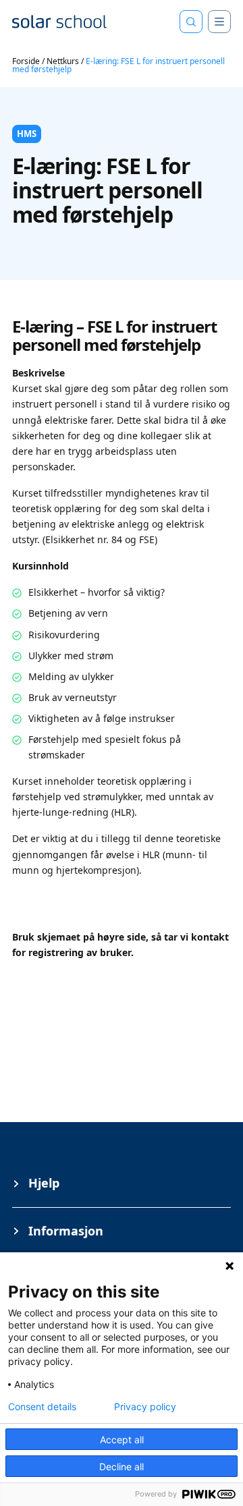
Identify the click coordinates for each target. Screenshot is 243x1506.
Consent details (42, 1406)
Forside (26, 61)
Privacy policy (145, 1406)
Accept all (122, 1439)
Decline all (121, 1466)
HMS (26, 134)
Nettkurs (63, 61)
